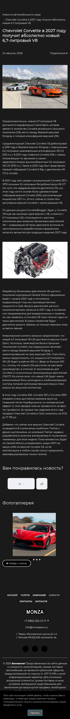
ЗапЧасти (41, 601)
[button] (30, 559)
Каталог (12, 595)
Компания (39, 595)
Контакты (26, 601)
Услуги (25, 595)
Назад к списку (17, 563)
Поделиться (58, 53)
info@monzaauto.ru (36, 627)
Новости (54, 595)
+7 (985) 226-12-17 (35, 620)
